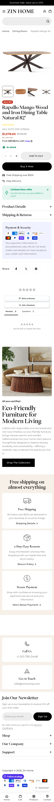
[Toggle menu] (4, 11)
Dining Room (19, 31)
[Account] (44, 11)
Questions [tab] (26, 311)
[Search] (48, 21)
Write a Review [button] (28, 298)
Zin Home (20, 11)
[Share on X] (26, 269)
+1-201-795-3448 (27, 656)
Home (5, 31)
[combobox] (27, 21)
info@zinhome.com (27, 683)
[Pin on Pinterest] (36, 269)
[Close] (47, 189)
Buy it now (27, 166)
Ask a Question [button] (28, 305)
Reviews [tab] (9, 311)
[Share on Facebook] (16, 269)
